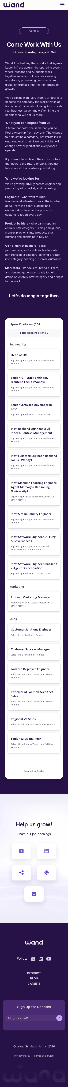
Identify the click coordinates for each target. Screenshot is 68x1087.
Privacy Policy (22, 1055)
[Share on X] (21, 851)
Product (34, 973)
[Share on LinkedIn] (46, 851)
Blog (34, 978)
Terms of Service (44, 1055)
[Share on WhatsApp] (46, 873)
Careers (34, 983)
